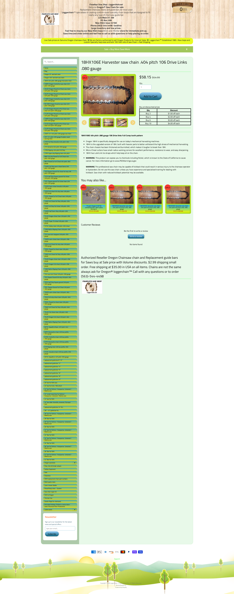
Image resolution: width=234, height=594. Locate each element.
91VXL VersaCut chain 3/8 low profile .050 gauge (57, 353)
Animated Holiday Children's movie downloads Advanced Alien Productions (57, 505)
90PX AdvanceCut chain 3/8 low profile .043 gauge (56, 333)
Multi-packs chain (49, 482)
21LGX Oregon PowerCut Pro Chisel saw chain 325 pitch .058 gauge (56, 110)
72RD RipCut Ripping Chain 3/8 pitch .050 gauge (57, 230)
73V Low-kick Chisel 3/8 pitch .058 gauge (57, 274)
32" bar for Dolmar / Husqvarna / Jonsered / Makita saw (57, 431)
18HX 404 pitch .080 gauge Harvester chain (58, 81)
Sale (45, 472)
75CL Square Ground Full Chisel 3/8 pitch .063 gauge (57, 288)
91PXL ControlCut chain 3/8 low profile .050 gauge (56, 338)
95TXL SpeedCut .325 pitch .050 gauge (56, 357)
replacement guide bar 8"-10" (53, 360)
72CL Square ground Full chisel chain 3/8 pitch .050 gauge (57, 182)
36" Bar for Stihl (49, 451)
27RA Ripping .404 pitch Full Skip (54, 150)
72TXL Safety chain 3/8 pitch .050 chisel (57, 226)
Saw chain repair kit (50, 492)
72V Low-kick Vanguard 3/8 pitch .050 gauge (56, 235)
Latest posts (60, 509)
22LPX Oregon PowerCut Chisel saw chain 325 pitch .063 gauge (57, 130)
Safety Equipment (49, 469)
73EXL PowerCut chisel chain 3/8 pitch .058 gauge (56, 250)
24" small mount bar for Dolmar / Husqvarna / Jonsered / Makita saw (55, 395)
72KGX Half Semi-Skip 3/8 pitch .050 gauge (56, 212)
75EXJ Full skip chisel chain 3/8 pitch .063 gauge (57, 298)
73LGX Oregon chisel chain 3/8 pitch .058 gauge (57, 260)
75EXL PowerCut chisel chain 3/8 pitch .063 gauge (56, 303)
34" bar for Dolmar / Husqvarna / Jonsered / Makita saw (57, 439)
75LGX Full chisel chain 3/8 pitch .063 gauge (56, 313)
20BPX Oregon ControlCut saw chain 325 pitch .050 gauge (57, 85)
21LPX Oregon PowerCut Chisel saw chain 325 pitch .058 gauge (57, 115)
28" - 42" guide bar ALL (51, 410)
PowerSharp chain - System (53, 488)
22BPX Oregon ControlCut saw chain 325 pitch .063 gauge (57, 120)
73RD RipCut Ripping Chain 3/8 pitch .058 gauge (57, 270)
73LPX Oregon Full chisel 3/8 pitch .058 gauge (56, 265)
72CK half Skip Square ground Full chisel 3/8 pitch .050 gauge (56, 177)
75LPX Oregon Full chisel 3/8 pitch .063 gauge (56, 318)
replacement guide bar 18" (52, 376)
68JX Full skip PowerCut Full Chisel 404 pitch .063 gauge (56, 157)
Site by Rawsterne (121, 585)
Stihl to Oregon (49, 495)
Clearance (47, 476)
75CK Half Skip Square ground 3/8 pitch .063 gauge (56, 283)
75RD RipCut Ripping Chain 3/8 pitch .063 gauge (57, 323)
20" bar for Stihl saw (50, 382)
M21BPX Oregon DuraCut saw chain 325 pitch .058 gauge (56, 105)
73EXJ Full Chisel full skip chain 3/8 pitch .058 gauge (57, 245)
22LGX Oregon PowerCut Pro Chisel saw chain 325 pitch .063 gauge (56, 125)
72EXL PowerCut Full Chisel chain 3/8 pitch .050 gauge (57, 197)
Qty (140, 83)
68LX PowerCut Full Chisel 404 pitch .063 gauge (57, 162)
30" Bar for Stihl (49, 427)
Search (117, 558)
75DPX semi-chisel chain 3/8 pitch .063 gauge (56, 293)
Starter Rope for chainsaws (52, 501)
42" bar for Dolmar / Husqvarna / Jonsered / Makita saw (57, 455)
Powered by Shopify (121, 587)
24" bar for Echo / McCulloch (53, 386)
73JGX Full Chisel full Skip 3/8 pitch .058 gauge (57, 255)
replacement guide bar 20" (52, 379)
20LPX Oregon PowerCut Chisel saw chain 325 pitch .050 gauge (57, 95)
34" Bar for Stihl (49, 443)
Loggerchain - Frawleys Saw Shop (120, 583)
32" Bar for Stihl (49, 435)
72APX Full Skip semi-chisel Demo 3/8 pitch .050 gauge (56, 167)
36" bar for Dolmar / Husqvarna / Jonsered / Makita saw (57, 447)
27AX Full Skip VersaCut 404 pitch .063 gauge (56, 143)
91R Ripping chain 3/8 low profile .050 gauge (56, 348)
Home (46, 68)
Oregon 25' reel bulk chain (52, 74)
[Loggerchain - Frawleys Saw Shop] (50, 19)
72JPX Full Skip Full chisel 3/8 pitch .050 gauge (57, 207)
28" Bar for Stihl (49, 418)
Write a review (136, 236)
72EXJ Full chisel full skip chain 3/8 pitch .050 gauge (56, 192)
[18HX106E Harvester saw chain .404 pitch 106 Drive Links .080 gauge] (95, 123)
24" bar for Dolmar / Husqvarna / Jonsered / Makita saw (57, 390)
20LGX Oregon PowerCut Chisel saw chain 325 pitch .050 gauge (57, 90)
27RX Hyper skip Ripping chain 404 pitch (56, 153)
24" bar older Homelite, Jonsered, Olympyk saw (57, 403)
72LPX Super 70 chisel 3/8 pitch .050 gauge (56, 222)
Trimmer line (48, 498)
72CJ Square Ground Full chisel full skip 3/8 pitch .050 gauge (57, 172)
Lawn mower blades (50, 485)
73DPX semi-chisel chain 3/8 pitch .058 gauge (56, 240)
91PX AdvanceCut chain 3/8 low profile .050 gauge (56, 343)
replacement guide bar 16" (52, 373)
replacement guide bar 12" (52, 363)
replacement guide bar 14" (52, 366)
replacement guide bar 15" (52, 370)
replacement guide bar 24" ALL (53, 407)
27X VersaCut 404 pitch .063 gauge (55, 147)
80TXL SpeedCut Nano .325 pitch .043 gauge (56, 328)
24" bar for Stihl (49, 399)
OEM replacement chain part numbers (56, 479)
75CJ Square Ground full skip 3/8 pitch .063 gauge (57, 278)
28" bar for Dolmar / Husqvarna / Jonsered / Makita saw (57, 414)
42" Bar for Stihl (49, 459)
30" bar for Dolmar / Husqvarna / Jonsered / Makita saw (57, 423)
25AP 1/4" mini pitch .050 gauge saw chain (57, 134)
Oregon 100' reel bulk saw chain (54, 77)
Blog (45, 71)
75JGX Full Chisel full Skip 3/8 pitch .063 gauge (57, 308)
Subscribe (52, 533)
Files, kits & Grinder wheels (52, 466)
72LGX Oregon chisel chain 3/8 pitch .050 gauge (57, 217)
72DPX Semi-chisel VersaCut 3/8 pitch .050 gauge (56, 187)
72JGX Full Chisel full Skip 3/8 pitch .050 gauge (57, 202)
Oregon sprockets (60, 463)
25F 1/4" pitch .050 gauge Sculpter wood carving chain (57, 138)
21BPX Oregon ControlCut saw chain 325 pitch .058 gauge (57, 100)
